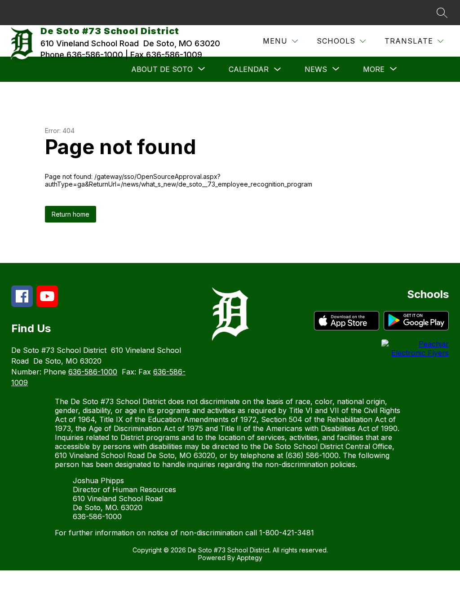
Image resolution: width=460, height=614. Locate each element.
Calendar (249, 69)
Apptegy (249, 557)
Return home (70, 214)
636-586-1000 (92, 371)
